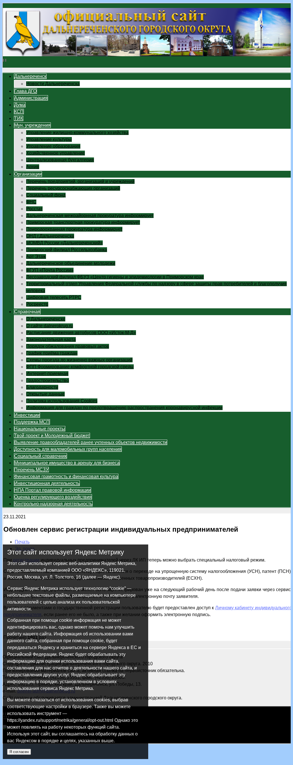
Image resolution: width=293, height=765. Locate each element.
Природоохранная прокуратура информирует (74, 229)
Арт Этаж (36, 256)
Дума (19, 104)
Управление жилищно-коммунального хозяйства (77, 132)
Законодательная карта (51, 339)
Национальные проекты (39, 428)
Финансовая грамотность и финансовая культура (66, 476)
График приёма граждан (52, 353)
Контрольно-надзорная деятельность (53, 503)
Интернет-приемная (47, 373)
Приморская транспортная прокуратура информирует (83, 222)
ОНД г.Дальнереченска (50, 236)
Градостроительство (47, 380)
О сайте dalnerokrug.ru (49, 325)
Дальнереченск (30, 76)
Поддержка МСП (32, 421)
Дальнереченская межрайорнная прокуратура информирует (90, 215)
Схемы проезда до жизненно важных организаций (79, 359)
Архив (32, 166)
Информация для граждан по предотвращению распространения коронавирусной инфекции (124, 407)
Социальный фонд (46, 195)
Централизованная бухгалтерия (60, 159)
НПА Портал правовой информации (52, 490)
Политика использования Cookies (61, 400)
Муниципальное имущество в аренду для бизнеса (67, 462)
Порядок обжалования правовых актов (67, 346)
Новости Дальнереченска (53, 83)
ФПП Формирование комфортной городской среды (80, 366)
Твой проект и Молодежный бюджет (52, 435)
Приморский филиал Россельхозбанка (66, 249)
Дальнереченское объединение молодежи (70, 263)
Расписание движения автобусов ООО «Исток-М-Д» (81, 332)
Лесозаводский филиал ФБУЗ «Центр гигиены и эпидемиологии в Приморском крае (115, 277)
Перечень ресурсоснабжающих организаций (73, 188)
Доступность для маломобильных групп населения (68, 449)
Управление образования (53, 146)
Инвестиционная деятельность (46, 483)
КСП (19, 111)
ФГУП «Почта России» (50, 270)
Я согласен (19, 752)
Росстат (34, 208)
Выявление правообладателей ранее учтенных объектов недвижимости (90, 442)
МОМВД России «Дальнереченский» (64, 242)
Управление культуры (49, 139)
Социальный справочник (40, 456)
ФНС (31, 201)
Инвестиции (27, 415)
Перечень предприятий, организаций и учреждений (80, 181)
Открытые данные (45, 394)
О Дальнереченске (45, 319)
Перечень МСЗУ (31, 469)
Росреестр (37, 304)
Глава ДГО (25, 91)
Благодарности (42, 387)
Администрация (31, 97)
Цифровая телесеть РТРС (53, 297)
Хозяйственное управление (55, 153)
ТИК (18, 118)
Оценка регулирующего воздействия (53, 496)
